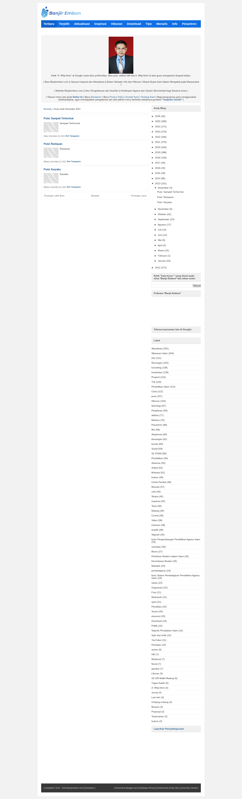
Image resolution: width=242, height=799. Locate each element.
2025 (158, 121)
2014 (158, 178)
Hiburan (155, 401)
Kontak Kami (132, 97)
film (153, 429)
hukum (155, 721)
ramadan (156, 546)
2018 (158, 157)
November (163, 209)
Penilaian (156, 645)
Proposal (156, 711)
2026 (158, 116)
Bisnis (154, 551)
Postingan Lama (138, 195)
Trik (153, 382)
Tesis (154, 506)
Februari (162, 255)
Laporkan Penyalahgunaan (169, 728)
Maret (161, 250)
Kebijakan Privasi (147, 788)
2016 (158, 168)
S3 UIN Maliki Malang (162, 678)
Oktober (162, 214)
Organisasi (157, 587)
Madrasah (156, 597)
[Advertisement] (121, 760)
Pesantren (156, 425)
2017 (158, 162)
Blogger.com (131, 788)
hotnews (155, 525)
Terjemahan (157, 716)
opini (153, 602)
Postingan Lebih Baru (54, 195)
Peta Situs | (175, 788)
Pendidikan (157, 458)
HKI (153, 654)
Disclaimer (96, 97)
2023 (158, 131)
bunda (154, 444)
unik (153, 491)
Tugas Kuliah (158, 683)
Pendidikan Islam (160, 386)
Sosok (154, 611)
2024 (158, 126)
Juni (160, 235)
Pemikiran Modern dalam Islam (167, 556)
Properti (155, 377)
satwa (154, 582)
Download (156, 621)
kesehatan (156, 372)
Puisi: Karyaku (52, 169)
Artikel (154, 467)
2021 (158, 142)
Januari (162, 260)
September (164, 219)
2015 (158, 173)
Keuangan (156, 439)
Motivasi (155, 472)
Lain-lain (155, 697)
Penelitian (156, 606)
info (153, 358)
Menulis (155, 487)
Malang (155, 510)
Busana (155, 707)
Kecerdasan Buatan (161, 561)
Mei (160, 240)
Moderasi (156, 659)
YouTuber (156, 640)
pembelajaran (158, 570)
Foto (153, 592)
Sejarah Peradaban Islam (164, 630)
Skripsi (154, 496)
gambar (155, 668)
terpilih (154, 529)
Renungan (156, 362)
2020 (158, 147)
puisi (153, 396)
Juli (160, 229)
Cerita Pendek (158, 482)
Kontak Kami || (163, 788)
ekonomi (155, 616)
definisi (155, 415)
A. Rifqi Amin (158, 687)
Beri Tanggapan (72, 136)
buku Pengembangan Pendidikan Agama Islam (175, 539)
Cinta (154, 391)
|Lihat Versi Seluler (189, 788)
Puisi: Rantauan (53, 143)
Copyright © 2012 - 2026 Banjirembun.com (63, 788)
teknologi (156, 405)
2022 (158, 137)
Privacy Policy (116, 97)
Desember (163, 187)
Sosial (154, 448)
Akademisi (156, 434)
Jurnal (154, 692)
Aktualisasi (156, 348)
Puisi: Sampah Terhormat (58, 118)
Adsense (156, 463)
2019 (158, 152)
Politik (154, 625)
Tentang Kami (148, 97)
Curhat (155, 515)
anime (154, 649)
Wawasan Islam (159, 353)
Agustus (162, 224)
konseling (156, 367)
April (160, 245)
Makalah (155, 566)
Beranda (48, 109)
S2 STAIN (156, 453)
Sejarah (155, 534)
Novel (154, 664)
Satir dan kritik (158, 635)
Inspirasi (155, 501)
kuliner (154, 477)
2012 (158, 267)
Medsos (155, 420)
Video (154, 520)
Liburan (155, 673)
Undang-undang (159, 702)
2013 (158, 183)
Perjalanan (157, 410)
